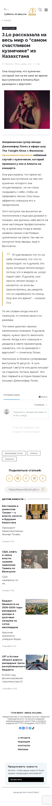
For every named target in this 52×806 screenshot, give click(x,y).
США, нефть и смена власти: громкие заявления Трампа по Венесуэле (9, 561)
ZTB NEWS (9, 64)
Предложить (16, 780)
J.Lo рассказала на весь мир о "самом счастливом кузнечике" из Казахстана (24, 45)
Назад (7, 20)
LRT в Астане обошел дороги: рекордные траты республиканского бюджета (14, 663)
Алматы (33, 453)
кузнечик (9, 459)
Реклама (23, 749)
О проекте (24, 738)
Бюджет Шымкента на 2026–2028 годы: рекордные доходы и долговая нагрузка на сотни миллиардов (12, 614)
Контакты (24, 746)
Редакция (24, 742)
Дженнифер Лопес (14, 453)
